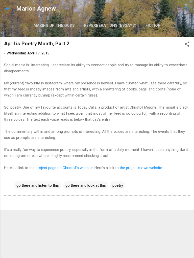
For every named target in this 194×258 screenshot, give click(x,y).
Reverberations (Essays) (110, 25)
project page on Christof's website (64, 168)
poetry (117, 185)
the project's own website (141, 168)
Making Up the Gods (54, 25)
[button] (187, 45)
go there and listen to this (37, 185)
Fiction (153, 25)
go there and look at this (85, 185)
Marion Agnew (36, 8)
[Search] (187, 10)
